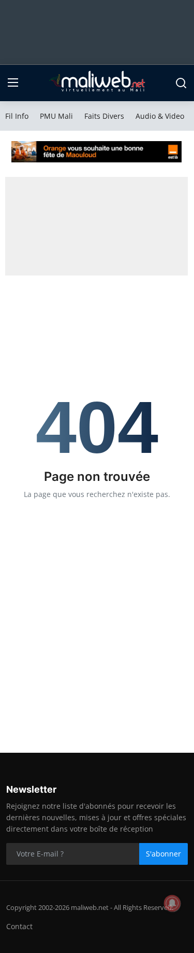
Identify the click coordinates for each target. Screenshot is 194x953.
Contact (19, 926)
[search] (181, 83)
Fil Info (16, 116)
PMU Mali (56, 116)
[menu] (13, 83)
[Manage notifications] (172, 903)
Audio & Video (160, 116)
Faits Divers (104, 116)
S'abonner (163, 854)
